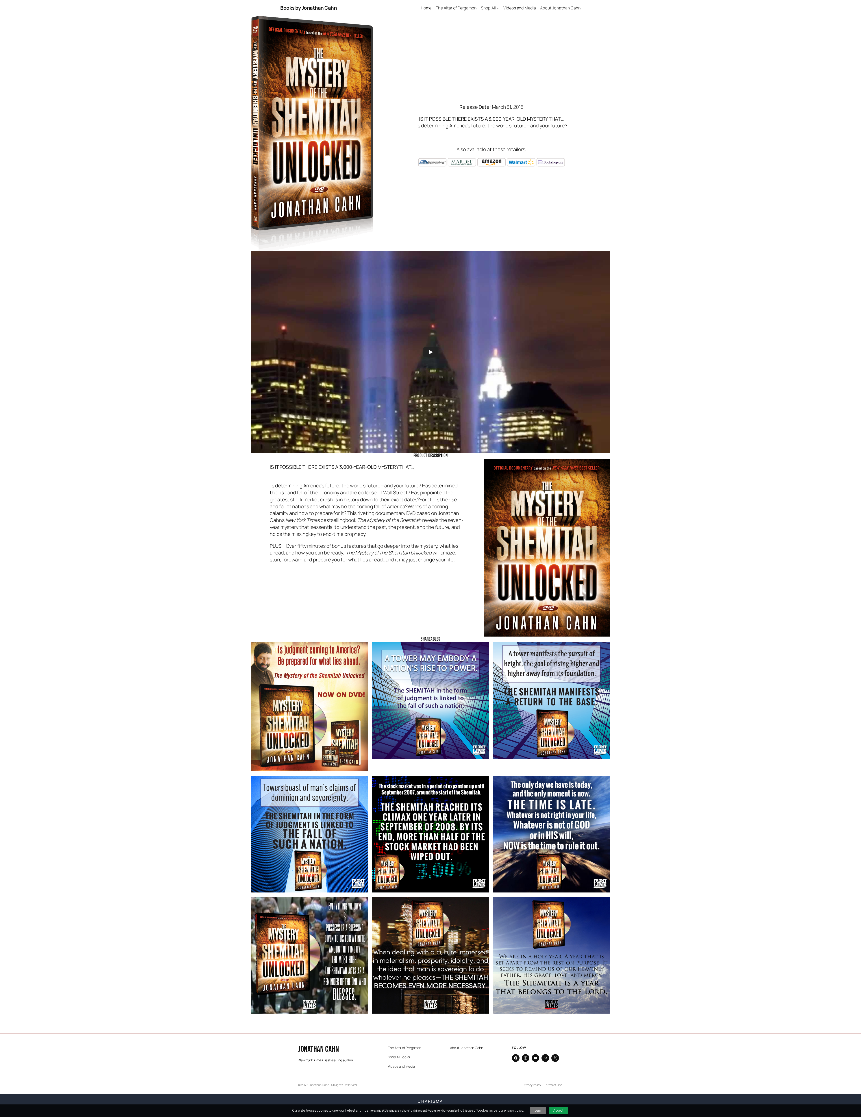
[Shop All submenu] (498, 8)
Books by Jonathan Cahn (308, 7)
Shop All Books (399, 1057)
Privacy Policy (532, 1085)
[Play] (430, 352)
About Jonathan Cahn (466, 1047)
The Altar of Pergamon (404, 1047)
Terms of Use (553, 1085)
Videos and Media (401, 1066)
